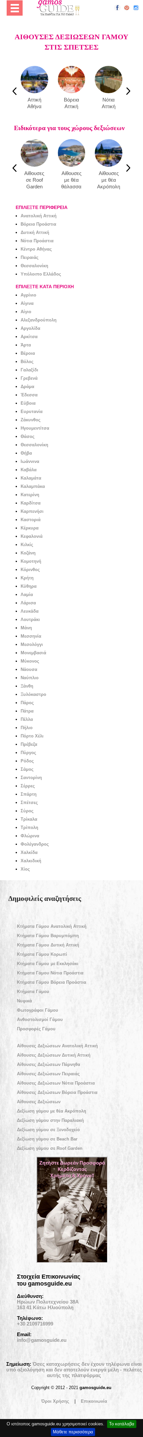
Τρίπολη (29, 827)
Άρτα (26, 344)
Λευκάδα (30, 611)
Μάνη (26, 627)
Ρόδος (27, 760)
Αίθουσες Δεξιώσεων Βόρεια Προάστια (57, 1092)
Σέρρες (28, 785)
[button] (117, 7)
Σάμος (27, 769)
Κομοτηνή (31, 561)
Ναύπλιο (30, 677)
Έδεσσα (29, 394)
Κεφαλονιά (32, 536)
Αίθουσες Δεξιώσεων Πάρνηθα (48, 1064)
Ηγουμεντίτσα (35, 428)
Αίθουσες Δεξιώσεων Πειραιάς (48, 1073)
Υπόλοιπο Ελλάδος (41, 274)
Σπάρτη (29, 794)
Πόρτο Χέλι (32, 735)
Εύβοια (28, 403)
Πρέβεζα (29, 744)
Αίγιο (26, 311)
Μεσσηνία (31, 636)
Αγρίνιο (28, 295)
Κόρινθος (30, 569)
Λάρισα (28, 602)
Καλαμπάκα (33, 486)
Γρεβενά (29, 378)
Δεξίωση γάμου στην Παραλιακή (50, 1120)
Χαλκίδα (29, 852)
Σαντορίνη (31, 777)
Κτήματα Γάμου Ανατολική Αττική (51, 926)
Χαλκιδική (31, 860)
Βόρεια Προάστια (38, 224)
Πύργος (28, 752)
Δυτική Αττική (35, 232)
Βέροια (28, 353)
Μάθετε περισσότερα (73, 1431)
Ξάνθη (27, 686)
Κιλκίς (27, 544)
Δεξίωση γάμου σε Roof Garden (49, 1148)
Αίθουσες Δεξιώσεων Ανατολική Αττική (57, 1045)
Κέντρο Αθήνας (36, 249)
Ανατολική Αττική (39, 215)
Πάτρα (27, 711)
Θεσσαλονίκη (34, 265)
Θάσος (28, 436)
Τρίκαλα (29, 819)
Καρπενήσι (32, 511)
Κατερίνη (30, 494)
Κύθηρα (29, 586)
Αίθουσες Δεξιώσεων (39, 1101)
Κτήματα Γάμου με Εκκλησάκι (47, 963)
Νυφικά (24, 1000)
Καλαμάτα (31, 478)
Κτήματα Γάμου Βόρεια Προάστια (51, 982)
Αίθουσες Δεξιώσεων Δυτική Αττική (53, 1055)
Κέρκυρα (30, 527)
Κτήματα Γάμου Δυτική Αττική (48, 944)
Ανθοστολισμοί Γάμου (40, 1019)
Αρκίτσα (29, 336)
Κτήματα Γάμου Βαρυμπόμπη (48, 935)
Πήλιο (27, 727)
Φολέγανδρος (35, 844)
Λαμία (27, 594)
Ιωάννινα (30, 461)
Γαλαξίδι (29, 369)
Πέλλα (27, 719)
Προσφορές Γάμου (36, 1028)
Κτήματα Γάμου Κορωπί (42, 954)
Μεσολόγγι (32, 644)
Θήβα (26, 453)
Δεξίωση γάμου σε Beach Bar (47, 1138)
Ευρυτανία (32, 411)
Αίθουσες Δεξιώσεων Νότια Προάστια (56, 1083)
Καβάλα (29, 469)
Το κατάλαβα (121, 1423)
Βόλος (27, 361)
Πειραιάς (30, 257)
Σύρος (27, 810)
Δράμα (27, 386)
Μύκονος (30, 661)
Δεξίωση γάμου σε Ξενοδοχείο (48, 1129)
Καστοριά (31, 519)
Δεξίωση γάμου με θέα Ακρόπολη (51, 1111)
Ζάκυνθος (31, 419)
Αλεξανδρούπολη (39, 319)
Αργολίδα (30, 328)
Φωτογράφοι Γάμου (37, 1010)
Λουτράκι (30, 619)
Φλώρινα (30, 835)
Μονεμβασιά (33, 652)
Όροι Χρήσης (55, 1401)
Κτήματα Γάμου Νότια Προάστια (50, 972)
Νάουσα (29, 669)
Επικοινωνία (94, 1401)
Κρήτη (27, 577)
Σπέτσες (29, 802)
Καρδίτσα (31, 503)
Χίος (25, 869)
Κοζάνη (28, 552)
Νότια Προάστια (37, 240)
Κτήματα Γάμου (33, 991)
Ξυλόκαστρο (33, 694)
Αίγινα (27, 303)
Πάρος (27, 702)
